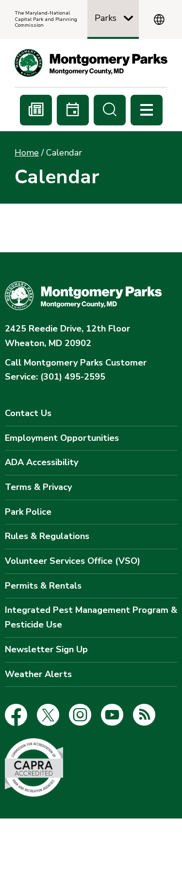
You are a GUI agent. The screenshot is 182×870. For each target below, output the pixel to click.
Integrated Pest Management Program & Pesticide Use (91, 617)
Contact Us (28, 413)
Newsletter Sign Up (46, 649)
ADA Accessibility (41, 462)
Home (27, 152)
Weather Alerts (38, 674)
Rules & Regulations (47, 536)
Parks (105, 18)
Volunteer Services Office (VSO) (72, 561)
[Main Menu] (147, 110)
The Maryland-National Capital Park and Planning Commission (46, 19)
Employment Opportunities (62, 438)
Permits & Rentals (43, 586)
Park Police (28, 512)
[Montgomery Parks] (91, 63)
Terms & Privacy (38, 487)
